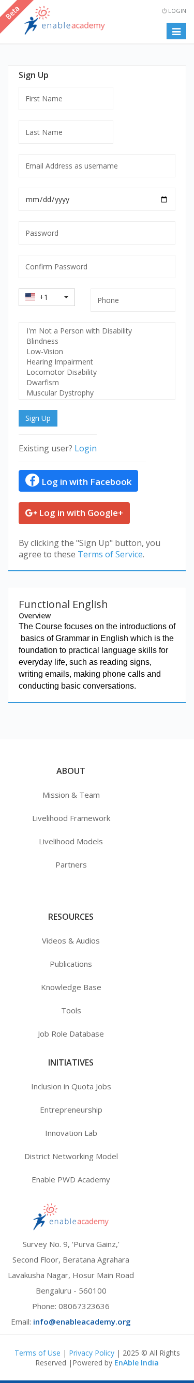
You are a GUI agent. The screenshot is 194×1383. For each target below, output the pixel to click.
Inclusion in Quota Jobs (71, 1086)
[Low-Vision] (97, 351)
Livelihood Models (71, 841)
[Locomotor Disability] (97, 372)
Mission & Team (71, 794)
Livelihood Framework (71, 818)
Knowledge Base (71, 987)
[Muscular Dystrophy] (97, 393)
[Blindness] (97, 341)
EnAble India (136, 1362)
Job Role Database (71, 1033)
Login (176, 10)
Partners (71, 864)
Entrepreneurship (71, 1109)
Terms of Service (110, 554)
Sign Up (38, 418)
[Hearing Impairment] (97, 362)
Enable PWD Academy (71, 1179)
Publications (71, 964)
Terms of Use (37, 1353)
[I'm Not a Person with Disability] (97, 331)
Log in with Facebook (85, 482)
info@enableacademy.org (82, 1321)
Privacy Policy (91, 1353)
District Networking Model (71, 1156)
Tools (71, 1010)
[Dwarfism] (97, 382)
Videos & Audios (71, 940)
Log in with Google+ (80, 513)
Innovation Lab (71, 1133)
